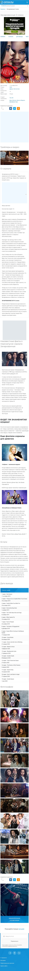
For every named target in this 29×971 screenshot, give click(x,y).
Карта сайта (3, 946)
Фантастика (16, 89)
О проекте (3, 938)
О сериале (10, 36)
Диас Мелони (13, 100)
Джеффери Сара (14, 102)
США (11, 87)
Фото (27, 36)
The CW (11, 97)
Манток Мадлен (21, 100)
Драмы (11, 89)
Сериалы (2, 9)
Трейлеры (2, 36)
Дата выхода (19, 36)
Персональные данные (7, 943)
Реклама (2, 940)
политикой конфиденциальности (10, 926)
